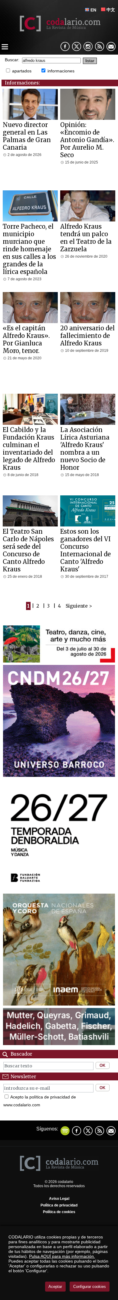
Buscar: (12, 60)
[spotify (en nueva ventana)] (65, 1130)
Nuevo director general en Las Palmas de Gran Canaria (27, 136)
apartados (21, 70)
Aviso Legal (59, 1199)
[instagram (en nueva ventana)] (88, 46)
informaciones (61, 70)
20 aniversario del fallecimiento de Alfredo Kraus (87, 335)
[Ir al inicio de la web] (59, 29)
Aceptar (55, 1286)
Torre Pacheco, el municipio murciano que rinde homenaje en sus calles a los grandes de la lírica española (29, 249)
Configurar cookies (89, 1286)
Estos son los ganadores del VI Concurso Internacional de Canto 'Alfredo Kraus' (85, 550)
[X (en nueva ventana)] (76, 46)
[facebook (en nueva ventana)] (65, 46)
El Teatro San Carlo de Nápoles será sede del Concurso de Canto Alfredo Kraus (28, 550)
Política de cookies (59, 1212)
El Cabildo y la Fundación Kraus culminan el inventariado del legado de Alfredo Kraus (29, 448)
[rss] (99, 46)
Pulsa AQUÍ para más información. (62, 1256)
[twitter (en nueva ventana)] (88, 1130)
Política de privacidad (59, 1205)
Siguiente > (79, 606)
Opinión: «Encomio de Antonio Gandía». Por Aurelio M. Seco (87, 140)
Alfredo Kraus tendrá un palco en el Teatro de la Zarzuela (86, 238)
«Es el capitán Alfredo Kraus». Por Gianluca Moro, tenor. (26, 339)
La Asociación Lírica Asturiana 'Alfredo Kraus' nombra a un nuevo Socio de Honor (85, 448)
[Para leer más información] (59, 660)
